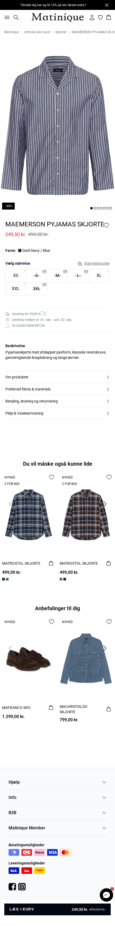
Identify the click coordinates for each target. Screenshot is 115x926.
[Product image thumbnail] (91, 208)
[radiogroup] (57, 282)
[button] (57, 377)
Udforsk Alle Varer (37, 32)
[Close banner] (107, 5)
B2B (12, 812)
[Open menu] (6, 17)
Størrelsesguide (97, 263)
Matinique (11, 32)
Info (12, 797)
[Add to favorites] (106, 225)
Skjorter (60, 32)
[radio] (15, 275)
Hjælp (14, 782)
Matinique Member (27, 827)
